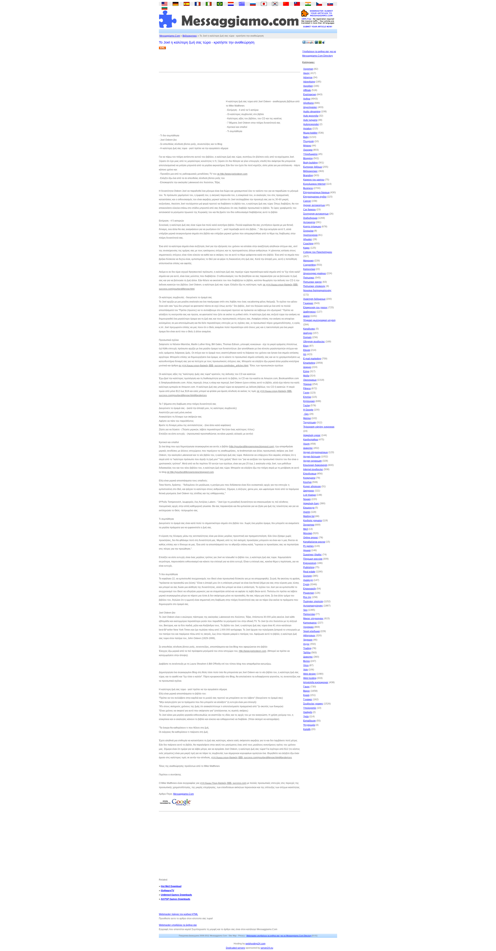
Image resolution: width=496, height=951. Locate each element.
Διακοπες (308, 448)
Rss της (307, 597)
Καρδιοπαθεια (310, 439)
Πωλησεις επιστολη (313, 601)
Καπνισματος (310, 622)
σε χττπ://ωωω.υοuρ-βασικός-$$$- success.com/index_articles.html (213, 365)
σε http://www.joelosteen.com (232, 174)
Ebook (306, 350)
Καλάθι (307, 729)
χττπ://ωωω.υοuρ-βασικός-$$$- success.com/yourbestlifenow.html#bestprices (251, 757)
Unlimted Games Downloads (176, 894)
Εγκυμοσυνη (309, 563)
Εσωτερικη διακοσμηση (315, 465)
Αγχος (306, 644)
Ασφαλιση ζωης (311, 503)
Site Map (233, 936)
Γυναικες (307, 699)
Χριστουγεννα (310, 235)
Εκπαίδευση (309, 720)
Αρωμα (307, 550)
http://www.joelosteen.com (252, 651)
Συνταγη (307, 576)
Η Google (308, 409)
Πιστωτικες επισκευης (314, 286)
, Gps (306, 414)
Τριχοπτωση (309, 422)
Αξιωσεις (307, 239)
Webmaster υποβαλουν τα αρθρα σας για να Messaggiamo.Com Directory (279, 936)
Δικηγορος (308, 490)
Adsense (308, 77)
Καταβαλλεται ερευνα (314, 541)
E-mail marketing (312, 358)
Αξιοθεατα (308, 103)
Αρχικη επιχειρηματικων (315, 452)
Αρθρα (306, 98)
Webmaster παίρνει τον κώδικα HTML (178, 914)
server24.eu (267, 948)
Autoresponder (311, 124)
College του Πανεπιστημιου (317, 252)
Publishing (308, 567)
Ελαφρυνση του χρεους (315, 307)
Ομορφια (308, 150)
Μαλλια (307, 418)
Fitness (307, 388)
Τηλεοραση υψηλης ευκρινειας (319, 426)
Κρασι (306, 695)
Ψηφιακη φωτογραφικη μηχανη (319, 320)
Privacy (241, 936)
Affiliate (307, 90)
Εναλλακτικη (309, 94)
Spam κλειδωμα (311, 631)
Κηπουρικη (309, 401)
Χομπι (306, 443)
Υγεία (306, 716)
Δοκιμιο (307, 367)
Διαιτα (306, 316)
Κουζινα (307, 482)
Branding (308, 175)
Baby (306, 137)
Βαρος (306, 691)
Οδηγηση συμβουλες (314, 341)
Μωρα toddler (310, 132)
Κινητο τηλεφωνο (312, 226)
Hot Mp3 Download (171, 886)
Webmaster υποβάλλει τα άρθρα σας (178, 925)
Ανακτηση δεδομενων (314, 299)
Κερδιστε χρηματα (312, 520)
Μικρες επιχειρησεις (313, 618)
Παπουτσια (309, 614)
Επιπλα (307, 397)
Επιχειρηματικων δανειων (316, 192)
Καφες (306, 248)
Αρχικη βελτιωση (311, 456)
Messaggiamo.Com (169, 35)
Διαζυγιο (307, 333)
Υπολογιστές (309, 708)
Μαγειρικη (308, 260)
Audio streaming (311, 111)
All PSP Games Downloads (175, 899)
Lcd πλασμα (309, 495)
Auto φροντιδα (310, 115)
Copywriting (309, 265)
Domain (307, 337)
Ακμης (306, 73)
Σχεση (306, 584)
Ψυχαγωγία (309, 725)
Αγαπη (306, 512)
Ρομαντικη (308, 593)
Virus (306, 665)
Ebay (306, 345)
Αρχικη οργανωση (312, 461)
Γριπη (306, 392)
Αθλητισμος (309, 635)
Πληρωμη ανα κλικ (312, 559)
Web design (309, 674)
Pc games (308, 546)
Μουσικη (307, 533)
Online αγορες (310, 537)
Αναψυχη (308, 580)
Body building (310, 162)
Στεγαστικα (308, 524)
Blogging (308, 158)
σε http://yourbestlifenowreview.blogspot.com (190, 472)
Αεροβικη (308, 86)
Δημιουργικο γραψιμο (314, 273)
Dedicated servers (235, 948)
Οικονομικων (310, 380)
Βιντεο (306, 661)
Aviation (307, 128)
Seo (305, 610)
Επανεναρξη (309, 588)
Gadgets (307, 712)
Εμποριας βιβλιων (312, 167)
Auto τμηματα (310, 120)
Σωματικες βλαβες (312, 554)
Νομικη (307, 499)
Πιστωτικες (308, 277)
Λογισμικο (308, 627)
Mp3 (305, 529)
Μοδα (306, 375)
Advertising (309, 81)
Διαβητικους (309, 311)
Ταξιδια (307, 652)
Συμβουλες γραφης (313, 703)
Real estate (309, 571)
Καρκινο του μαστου (313, 179)
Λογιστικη (308, 69)
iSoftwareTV (167, 890)
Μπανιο (307, 145)
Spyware (308, 639)
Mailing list (308, 516)
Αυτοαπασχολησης (313, 605)
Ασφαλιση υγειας (312, 435)
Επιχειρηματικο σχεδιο (314, 196)
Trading (307, 648)
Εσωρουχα (308, 507)
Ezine (306, 371)
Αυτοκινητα (309, 222)
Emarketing (309, 363)
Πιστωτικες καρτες (312, 282)
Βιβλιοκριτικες (190, 35)
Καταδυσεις (309, 328)
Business (308, 188)
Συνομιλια (308, 230)
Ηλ (304, 354)
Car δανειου (309, 209)
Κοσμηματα (309, 478)
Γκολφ (306, 405)
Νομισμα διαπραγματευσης (317, 290)
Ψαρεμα (307, 384)
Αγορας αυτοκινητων (314, 205)
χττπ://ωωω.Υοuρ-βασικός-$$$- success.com (223, 783)
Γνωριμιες (308, 303)
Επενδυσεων (309, 473)
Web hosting (309, 678)
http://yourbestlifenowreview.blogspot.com (251, 446)
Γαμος (306, 686)
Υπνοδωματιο (310, 154)
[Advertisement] (229, 62)
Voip (305, 669)
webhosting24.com (255, 943)
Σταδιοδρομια (310, 218)
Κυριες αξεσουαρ (312, 486)
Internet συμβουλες (313, 469)
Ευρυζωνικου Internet (314, 184)
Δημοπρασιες (310, 107)
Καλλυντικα (309, 269)
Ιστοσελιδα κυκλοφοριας (315, 682)
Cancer (307, 201)
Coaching (308, 243)
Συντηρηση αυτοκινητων (316, 213)
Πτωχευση (308, 141)
